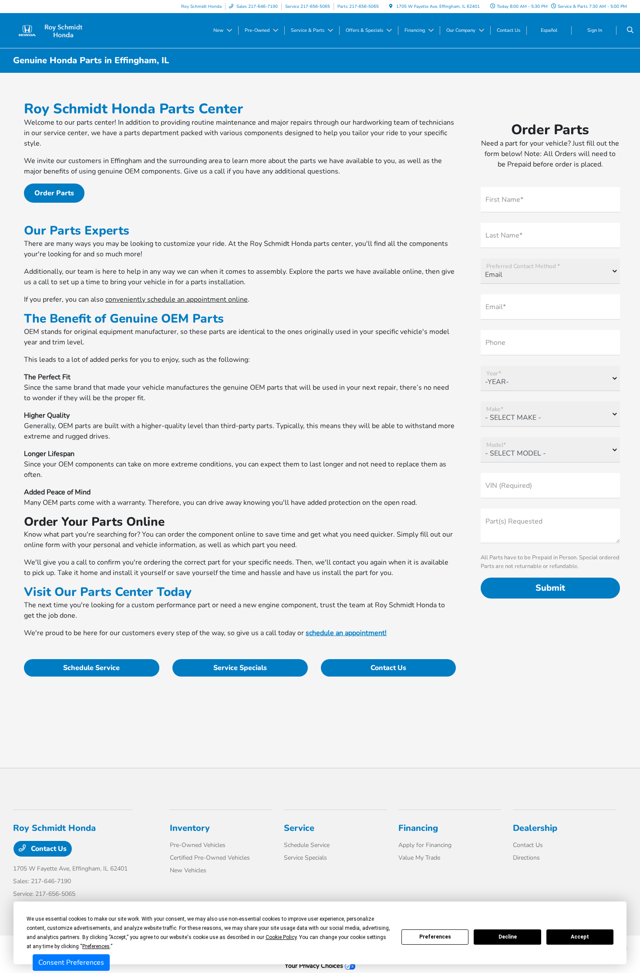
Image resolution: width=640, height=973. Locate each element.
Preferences (435, 937)
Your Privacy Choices (315, 965)
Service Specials (240, 668)
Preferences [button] (96, 946)
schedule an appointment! (346, 633)
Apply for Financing (424, 845)
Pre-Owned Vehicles (198, 845)
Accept (580, 937)
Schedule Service (91, 668)
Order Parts (54, 193)
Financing (418, 828)
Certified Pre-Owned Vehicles (210, 858)
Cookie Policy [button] (281, 937)
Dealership (535, 828)
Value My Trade (419, 858)
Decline (508, 937)
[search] (630, 30)
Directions (526, 858)
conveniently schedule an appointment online (176, 299)
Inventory (190, 828)
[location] (391, 6)
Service (299, 828)
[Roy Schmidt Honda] (52, 30)
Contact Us (388, 668)
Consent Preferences (71, 962)
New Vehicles (188, 870)
